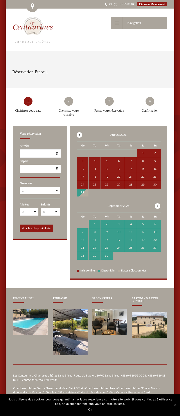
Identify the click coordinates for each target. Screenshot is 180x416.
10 (118, 232)
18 (130, 240)
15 (94, 240)
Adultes (24, 204)
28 (82, 255)
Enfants (45, 204)
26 (142, 248)
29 (94, 255)
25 (130, 248)
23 (106, 248)
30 (106, 255)
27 (155, 248)
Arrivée (24, 146)
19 (142, 240)
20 (155, 240)
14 (82, 240)
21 (82, 248)
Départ (24, 161)
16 (106, 240)
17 (118, 240)
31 (82, 192)
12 (142, 232)
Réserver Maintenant (152, 4)
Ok (90, 409)
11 (130, 232)
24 (118, 248)
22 (94, 248)
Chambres (26, 183)
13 (155, 232)
